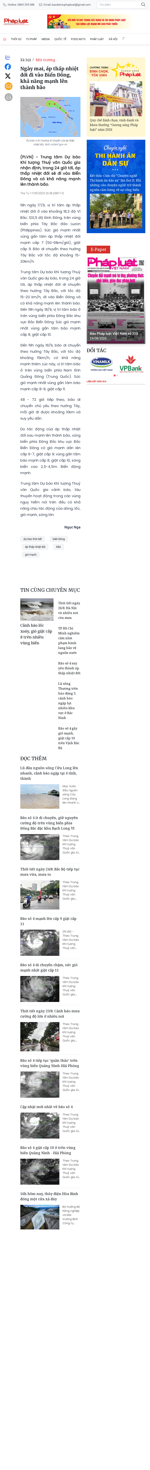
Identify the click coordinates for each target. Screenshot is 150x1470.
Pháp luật (97, 39)
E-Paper (98, 249)
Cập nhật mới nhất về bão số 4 (46, 1106)
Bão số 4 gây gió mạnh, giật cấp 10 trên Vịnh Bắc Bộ (68, 738)
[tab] (114, 375)
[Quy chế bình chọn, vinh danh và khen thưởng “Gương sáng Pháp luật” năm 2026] (116, 98)
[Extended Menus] (123, 38)
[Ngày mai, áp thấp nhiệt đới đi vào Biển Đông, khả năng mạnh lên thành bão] (16, 21)
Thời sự (16, 39)
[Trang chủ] (4, 39)
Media (46, 39)
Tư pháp (31, 39)
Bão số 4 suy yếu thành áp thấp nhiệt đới (69, 668)
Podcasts (78, 39)
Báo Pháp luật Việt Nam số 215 (114, 333)
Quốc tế (60, 39)
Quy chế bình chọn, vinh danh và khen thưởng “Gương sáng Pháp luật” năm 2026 (114, 125)
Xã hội (113, 39)
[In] (8, 97)
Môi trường (45, 59)
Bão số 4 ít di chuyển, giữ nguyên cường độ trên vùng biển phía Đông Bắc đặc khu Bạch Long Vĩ (49, 823)
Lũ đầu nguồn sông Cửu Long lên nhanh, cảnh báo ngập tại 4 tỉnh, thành (49, 773)
